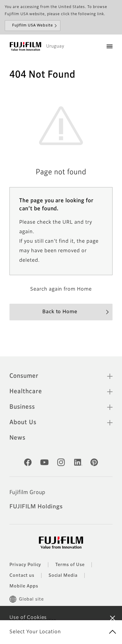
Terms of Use (70, 565)
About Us (22, 422)
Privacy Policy (25, 565)
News (17, 438)
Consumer (23, 376)
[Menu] (109, 46)
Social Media (63, 576)
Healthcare (25, 391)
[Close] (112, 618)
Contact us (21, 576)
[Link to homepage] (25, 46)
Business (22, 407)
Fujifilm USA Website (32, 25)
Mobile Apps (23, 586)
